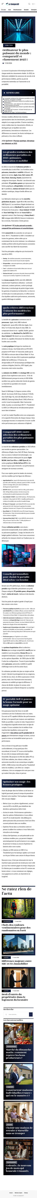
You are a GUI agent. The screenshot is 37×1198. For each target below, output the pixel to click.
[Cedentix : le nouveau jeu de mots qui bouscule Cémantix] (18, 1149)
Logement (5, 957)
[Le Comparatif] (12, 4)
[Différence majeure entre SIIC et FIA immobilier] (18, 944)
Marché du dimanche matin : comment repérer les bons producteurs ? (18, 1054)
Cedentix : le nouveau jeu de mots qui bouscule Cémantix (18, 1168)
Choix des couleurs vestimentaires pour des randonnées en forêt (16, 927)
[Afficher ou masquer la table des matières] (26, 93)
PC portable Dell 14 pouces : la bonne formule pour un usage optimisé (18, 110)
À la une (9, 1124)
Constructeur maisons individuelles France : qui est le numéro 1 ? (19, 1092)
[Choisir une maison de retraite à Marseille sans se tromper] (18, 1112)
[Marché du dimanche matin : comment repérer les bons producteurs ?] (18, 1034)
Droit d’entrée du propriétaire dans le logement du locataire (15, 997)
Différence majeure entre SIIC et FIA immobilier (17, 962)
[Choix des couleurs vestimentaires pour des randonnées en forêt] (18, 908)
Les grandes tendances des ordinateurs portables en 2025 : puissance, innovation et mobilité (19, 99)
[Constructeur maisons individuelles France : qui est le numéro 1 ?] (18, 1074)
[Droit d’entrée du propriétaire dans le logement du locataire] (18, 977)
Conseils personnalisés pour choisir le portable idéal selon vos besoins (19, 107)
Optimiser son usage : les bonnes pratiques (15, 112)
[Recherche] (29, 4)
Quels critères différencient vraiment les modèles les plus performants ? (19, 101)
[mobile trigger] (3, 4)
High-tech (9, 45)
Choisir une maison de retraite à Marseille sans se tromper (19, 1130)
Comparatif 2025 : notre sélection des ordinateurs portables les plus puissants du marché (19, 104)
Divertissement (7, 921)
